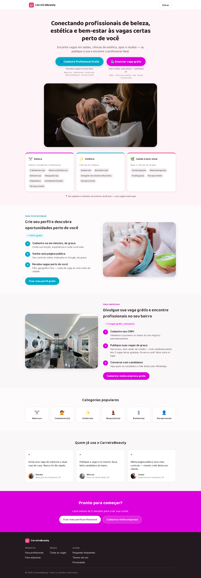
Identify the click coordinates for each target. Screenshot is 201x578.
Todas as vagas (58, 552)
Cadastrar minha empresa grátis (126, 375)
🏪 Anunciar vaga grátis (126, 61)
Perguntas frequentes (84, 552)
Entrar (165, 5)
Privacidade (79, 562)
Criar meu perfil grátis (42, 281)
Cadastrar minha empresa (122, 519)
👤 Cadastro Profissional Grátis (79, 61)
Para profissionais (34, 552)
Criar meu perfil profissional (80, 519)
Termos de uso (80, 557)
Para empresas (33, 557)
